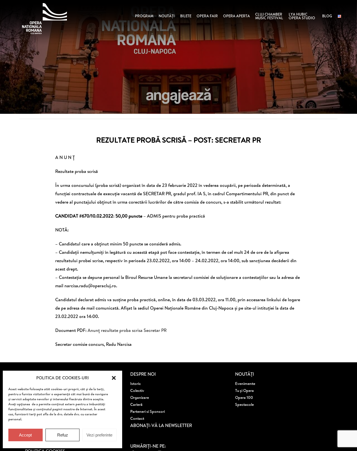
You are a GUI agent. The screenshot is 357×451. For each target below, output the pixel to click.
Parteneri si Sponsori (147, 411)
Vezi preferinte (99, 435)
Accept (25, 435)
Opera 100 (244, 397)
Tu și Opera (244, 390)
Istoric (135, 383)
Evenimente (245, 383)
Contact (137, 418)
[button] (114, 378)
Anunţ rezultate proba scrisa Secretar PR (127, 330)
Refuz (62, 435)
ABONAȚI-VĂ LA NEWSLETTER (161, 425)
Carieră (136, 404)
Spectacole (244, 404)
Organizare (139, 397)
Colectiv (137, 390)
